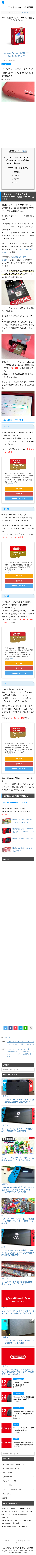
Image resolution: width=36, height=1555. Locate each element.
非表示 (23, 151)
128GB (16, 176)
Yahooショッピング (19, 498)
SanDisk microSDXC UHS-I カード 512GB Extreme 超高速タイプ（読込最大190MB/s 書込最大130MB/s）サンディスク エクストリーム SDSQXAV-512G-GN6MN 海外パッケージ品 (19, 652)
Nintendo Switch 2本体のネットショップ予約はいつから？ (23, 1413)
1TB (15, 183)
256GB (17, 172)
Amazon (19, 489)
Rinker (11, 483)
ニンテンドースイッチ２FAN (18, 7)
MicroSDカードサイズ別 (18, 168)
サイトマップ (18, 1540)
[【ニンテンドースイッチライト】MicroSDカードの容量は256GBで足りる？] (20, 1028)
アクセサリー (7, 1037)
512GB (16, 179)
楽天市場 (19, 494)
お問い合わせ (8, 1540)
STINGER (24, 1552)
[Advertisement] (18, 125)
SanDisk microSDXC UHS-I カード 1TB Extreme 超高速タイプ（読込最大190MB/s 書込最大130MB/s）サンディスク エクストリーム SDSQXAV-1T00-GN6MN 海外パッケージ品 (19, 747)
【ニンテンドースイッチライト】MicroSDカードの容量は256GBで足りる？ (17, 160)
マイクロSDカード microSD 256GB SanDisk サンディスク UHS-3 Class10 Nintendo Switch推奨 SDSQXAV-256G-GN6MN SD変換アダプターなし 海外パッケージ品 (19, 477)
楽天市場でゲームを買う (20, 12)
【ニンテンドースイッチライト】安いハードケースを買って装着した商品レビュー (20, 1044)
